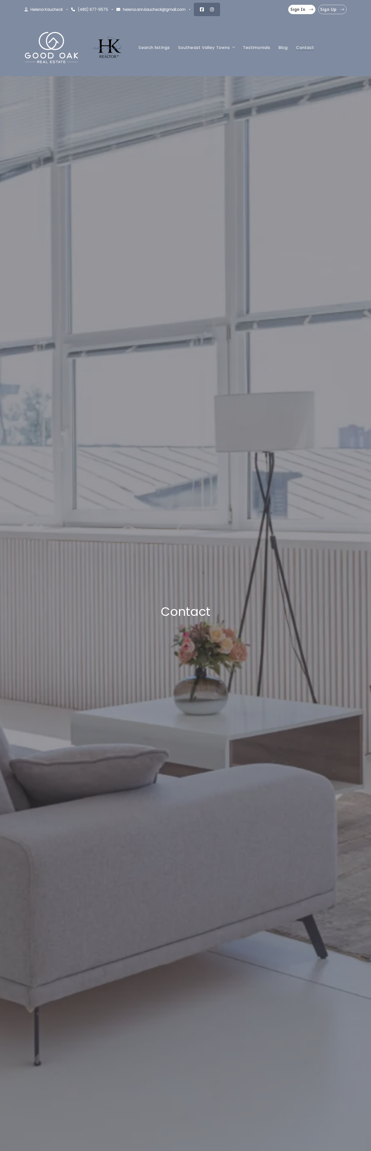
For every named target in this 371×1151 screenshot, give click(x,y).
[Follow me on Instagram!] (212, 9)
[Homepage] (51, 48)
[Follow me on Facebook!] (202, 9)
